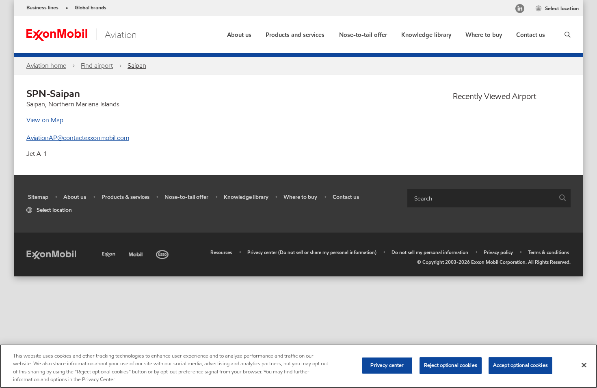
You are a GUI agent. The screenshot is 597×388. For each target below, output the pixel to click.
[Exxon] (109, 253)
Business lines (42, 7)
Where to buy (300, 197)
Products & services (125, 197)
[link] (483, 33)
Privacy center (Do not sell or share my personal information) (311, 252)
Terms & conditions (548, 252)
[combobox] (489, 198)
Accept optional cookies (520, 365)
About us (74, 197)
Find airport (97, 65)
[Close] (584, 365)
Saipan (137, 65)
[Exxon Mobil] (51, 254)
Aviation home (46, 65)
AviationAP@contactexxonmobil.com (77, 138)
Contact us (346, 197)
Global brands (90, 7)
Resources (221, 252)
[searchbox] (480, 198)
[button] (567, 34)
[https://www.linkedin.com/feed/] (519, 9)
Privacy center (387, 365)
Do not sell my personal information (430, 252)
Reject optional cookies (450, 365)
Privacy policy (498, 252)
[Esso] (163, 253)
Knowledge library (246, 197)
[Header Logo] (81, 34)
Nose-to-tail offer (186, 197)
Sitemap (38, 197)
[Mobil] (136, 253)
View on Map (44, 120)
